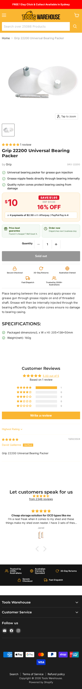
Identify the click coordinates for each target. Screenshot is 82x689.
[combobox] (36, 26)
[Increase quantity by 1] (56, 244)
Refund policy (56, 674)
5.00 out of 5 (51, 375)
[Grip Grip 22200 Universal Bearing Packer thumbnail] (8, 130)
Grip (9, 164)
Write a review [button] (41, 415)
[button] (11, 144)
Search (14, 674)
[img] (10, 439)
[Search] (75, 26)
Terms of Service (33, 674)
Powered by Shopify (41, 682)
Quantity (27, 243)
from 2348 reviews (41, 499)
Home (6, 38)
